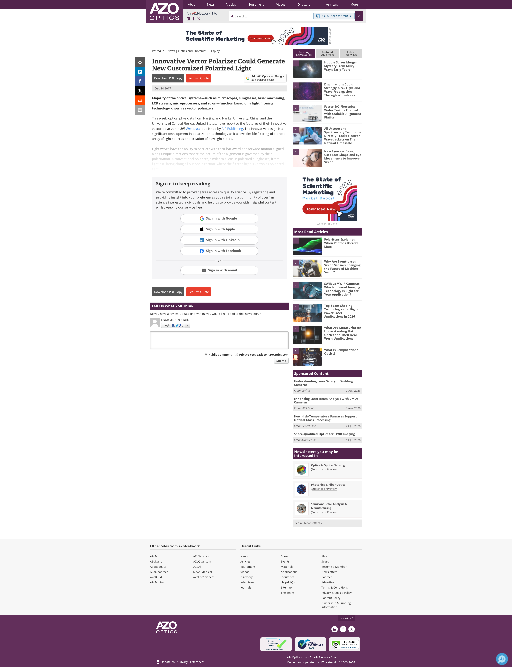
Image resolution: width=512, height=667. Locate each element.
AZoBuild (156, 577)
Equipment (247, 567)
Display (215, 51)
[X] (140, 90)
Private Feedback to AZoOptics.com (264, 354)
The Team (287, 593)
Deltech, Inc (308, 426)
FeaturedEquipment (327, 53)
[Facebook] (140, 81)
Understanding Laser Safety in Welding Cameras (323, 383)
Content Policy (330, 598)
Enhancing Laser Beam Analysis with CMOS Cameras (326, 400)
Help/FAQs (288, 582)
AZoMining (157, 582)
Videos (244, 572)
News (171, 51)
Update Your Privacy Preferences (182, 662)
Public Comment (220, 354)
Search (326, 561)
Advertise (327, 582)
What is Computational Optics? (341, 351)
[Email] (140, 110)
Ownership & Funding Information (336, 605)
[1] (307, 69)
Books (285, 556)
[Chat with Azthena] (502, 659)
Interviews (247, 582)
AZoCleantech (159, 572)
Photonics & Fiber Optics (328, 484)
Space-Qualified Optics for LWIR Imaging (324, 434)
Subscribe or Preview (324, 469)
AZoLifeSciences (204, 577)
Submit (281, 361)
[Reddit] (140, 100)
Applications (289, 572)
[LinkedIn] (140, 71)
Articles (245, 561)
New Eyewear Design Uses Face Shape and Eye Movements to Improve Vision (342, 156)
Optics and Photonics (192, 51)
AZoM (154, 556)
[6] (307, 356)
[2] (307, 91)
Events (285, 561)
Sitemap (286, 587)
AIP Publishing (232, 128)
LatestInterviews (351, 53)
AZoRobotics (158, 567)
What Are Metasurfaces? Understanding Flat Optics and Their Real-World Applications (342, 333)
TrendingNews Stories (304, 53)
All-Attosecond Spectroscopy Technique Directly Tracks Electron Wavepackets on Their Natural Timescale (342, 135)
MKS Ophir (308, 408)
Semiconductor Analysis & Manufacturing (329, 506)
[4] (307, 135)
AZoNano (156, 561)
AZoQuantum (202, 561)
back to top (345, 618)
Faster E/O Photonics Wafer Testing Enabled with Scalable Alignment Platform (342, 111)
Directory (246, 577)
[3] (307, 113)
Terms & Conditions (334, 587)
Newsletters (329, 572)
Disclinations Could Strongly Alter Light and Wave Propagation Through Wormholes (342, 89)
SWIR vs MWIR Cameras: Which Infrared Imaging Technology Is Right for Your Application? (342, 289)
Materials (287, 567)
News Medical (202, 572)
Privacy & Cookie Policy (336, 593)
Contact (326, 577)
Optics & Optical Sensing (328, 465)
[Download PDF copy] (140, 62)
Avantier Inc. (309, 440)
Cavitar (305, 390)
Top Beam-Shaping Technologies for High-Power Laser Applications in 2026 (341, 311)
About (325, 556)
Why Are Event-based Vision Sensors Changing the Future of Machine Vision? (342, 266)
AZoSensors (201, 556)
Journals (245, 587)
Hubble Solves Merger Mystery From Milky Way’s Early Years (340, 65)
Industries (287, 577)
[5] (307, 158)
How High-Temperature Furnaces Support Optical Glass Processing (325, 418)
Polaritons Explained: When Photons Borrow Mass (341, 243)
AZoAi (197, 567)
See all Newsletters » (308, 523)
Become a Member (334, 567)
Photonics (193, 128)
